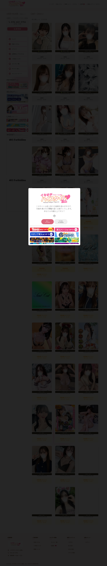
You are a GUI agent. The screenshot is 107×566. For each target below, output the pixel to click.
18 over (47, 221)
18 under (61, 221)
